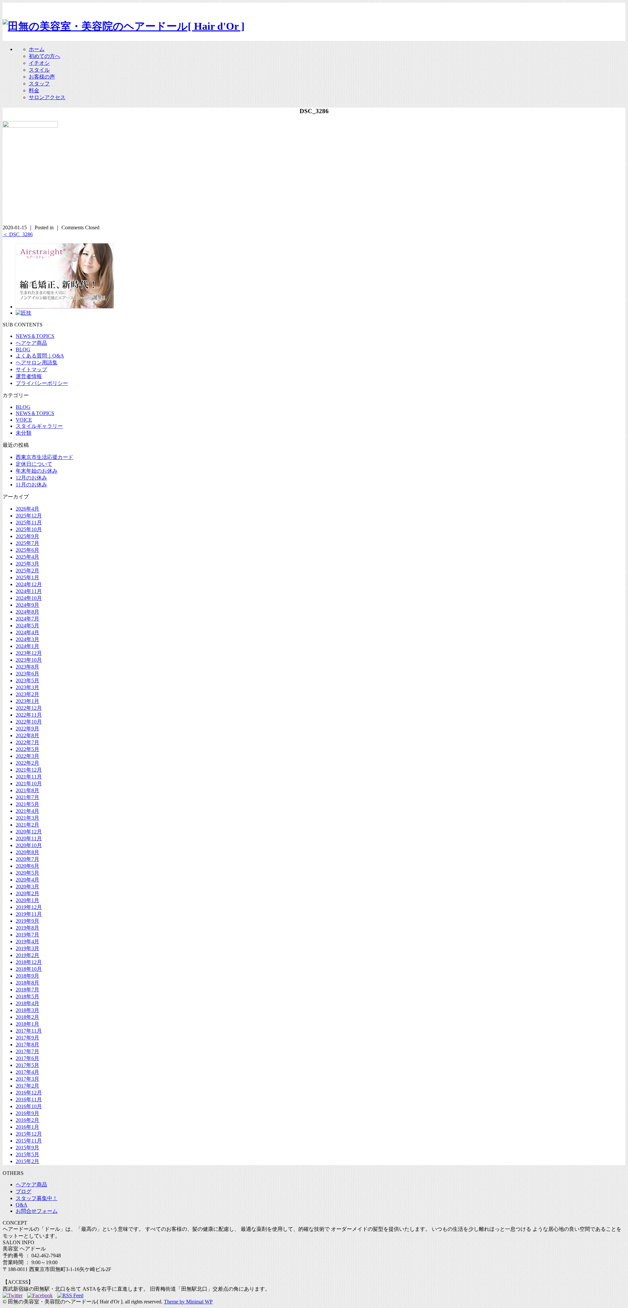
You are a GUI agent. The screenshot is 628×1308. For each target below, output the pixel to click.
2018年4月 (27, 1003)
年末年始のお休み (37, 471)
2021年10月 (29, 783)
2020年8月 (27, 852)
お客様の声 (42, 76)
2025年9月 (27, 536)
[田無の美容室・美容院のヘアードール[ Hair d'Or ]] (124, 26)
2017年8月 (27, 1044)
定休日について (34, 464)
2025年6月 (27, 550)
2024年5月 (27, 625)
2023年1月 (27, 701)
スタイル (39, 70)
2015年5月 (27, 1154)
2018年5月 (27, 996)
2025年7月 (27, 543)
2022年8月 (27, 735)
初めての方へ (44, 56)
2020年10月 (29, 845)
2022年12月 (29, 708)
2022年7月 (27, 742)
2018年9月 (27, 976)
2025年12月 (29, 515)
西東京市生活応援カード (44, 457)
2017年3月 (27, 1079)
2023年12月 (29, 653)
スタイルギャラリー (39, 426)
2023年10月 (29, 660)
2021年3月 (27, 818)
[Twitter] (14, 1295)
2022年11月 (29, 715)
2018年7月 (27, 989)
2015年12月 (29, 1134)
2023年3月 (27, 687)
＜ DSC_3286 (18, 234)
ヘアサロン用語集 (37, 362)
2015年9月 (27, 1147)
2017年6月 (27, 1058)
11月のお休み (31, 484)
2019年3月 (27, 948)
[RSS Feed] (70, 1295)
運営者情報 (29, 376)
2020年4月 (27, 879)
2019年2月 (27, 955)
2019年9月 (27, 921)
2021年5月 (27, 804)
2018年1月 (27, 1024)
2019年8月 (27, 928)
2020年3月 (27, 886)
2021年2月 (27, 825)
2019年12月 (29, 907)
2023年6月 (27, 673)
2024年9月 (27, 605)
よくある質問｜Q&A (40, 355)
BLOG (23, 349)
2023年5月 (27, 680)
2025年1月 (27, 577)
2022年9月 (27, 728)
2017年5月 (27, 1065)
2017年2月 (27, 1086)
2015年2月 (27, 1161)
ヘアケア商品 (31, 343)
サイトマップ (31, 369)
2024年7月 (27, 618)
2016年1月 (27, 1127)
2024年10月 (29, 598)
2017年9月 (27, 1037)
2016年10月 (29, 1106)
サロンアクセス (47, 97)
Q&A (21, 1205)
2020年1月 (27, 900)
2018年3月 (27, 1010)
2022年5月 (27, 749)
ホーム (36, 49)
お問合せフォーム (37, 1211)
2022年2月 (27, 763)
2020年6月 (27, 866)
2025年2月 (27, 570)
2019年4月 (27, 941)
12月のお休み (31, 477)
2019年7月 (27, 934)
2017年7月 (27, 1051)
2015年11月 (29, 1140)
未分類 (23, 433)
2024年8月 (27, 612)
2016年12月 (29, 1092)
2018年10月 (29, 969)
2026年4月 (27, 509)
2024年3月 (27, 639)
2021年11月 (29, 776)
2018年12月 (29, 962)
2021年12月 (29, 770)
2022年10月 (29, 721)
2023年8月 (27, 667)
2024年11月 (29, 591)
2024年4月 (27, 632)
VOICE (24, 420)
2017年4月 (27, 1072)
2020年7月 (27, 859)
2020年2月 (27, 893)
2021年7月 (27, 797)
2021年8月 (27, 790)
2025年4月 (27, 557)
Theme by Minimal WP (188, 1301)
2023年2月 (27, 694)
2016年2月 (27, 1120)
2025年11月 (29, 522)
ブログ (23, 1191)
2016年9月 (27, 1113)
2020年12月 (29, 831)
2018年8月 (27, 982)
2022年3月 (27, 756)
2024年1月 (27, 646)
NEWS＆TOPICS (35, 336)
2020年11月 (29, 838)
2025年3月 (27, 564)
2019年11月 (29, 914)
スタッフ (39, 83)
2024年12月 (29, 584)
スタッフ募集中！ (37, 1198)
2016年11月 (29, 1099)
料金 (34, 90)
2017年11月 (29, 1031)
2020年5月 (27, 873)
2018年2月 (27, 1017)
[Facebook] (41, 1295)
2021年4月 (27, 811)
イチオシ (39, 63)
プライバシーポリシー (42, 383)
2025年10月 (29, 529)
